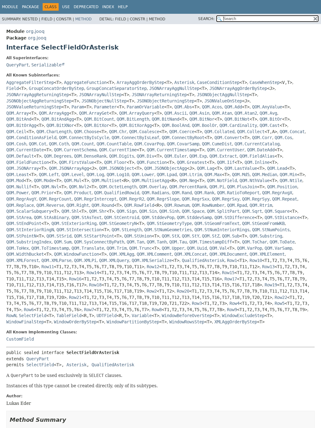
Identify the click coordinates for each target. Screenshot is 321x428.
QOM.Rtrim (261, 205)
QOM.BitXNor (60, 125)
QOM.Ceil (16, 131)
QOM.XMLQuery (114, 260)
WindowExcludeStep (243, 315)
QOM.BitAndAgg (57, 119)
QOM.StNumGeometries (168, 229)
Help (123, 7)
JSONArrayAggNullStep (174, 88)
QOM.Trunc (140, 248)
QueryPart (17, 64)
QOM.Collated (219, 131)
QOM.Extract (223, 156)
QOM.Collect (251, 131)
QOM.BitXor (96, 125)
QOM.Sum (62, 241)
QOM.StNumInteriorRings (222, 229)
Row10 (256, 260)
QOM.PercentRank (188, 186)
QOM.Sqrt (252, 211)
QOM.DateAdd (261, 149)
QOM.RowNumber (208, 205)
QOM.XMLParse (56, 260)
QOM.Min (288, 174)
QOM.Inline (257, 162)
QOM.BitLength (133, 119)
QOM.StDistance (282, 217)
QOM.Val (218, 248)
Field (12, 88)
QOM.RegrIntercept (95, 198)
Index (108, 7)
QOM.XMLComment (154, 254)
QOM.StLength (127, 229)
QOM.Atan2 (245, 113)
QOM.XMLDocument (228, 254)
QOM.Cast (270, 125)
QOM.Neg (188, 180)
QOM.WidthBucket (25, 254)
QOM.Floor (115, 162)
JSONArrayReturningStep (159, 94)
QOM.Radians (155, 192)
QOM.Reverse (50, 205)
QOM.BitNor (201, 119)
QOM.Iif (225, 162)
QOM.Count (82, 143)
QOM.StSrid (58, 235)
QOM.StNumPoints (271, 229)
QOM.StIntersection (79, 229)
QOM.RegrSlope (163, 198)
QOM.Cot (37, 143)
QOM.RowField (139, 205)
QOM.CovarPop (149, 143)
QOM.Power (17, 192)
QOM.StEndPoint (23, 223)
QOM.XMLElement (267, 254)
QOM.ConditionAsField (31, 137)
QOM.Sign (127, 211)
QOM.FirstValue (76, 162)
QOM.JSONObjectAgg (165, 168)
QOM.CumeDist (217, 143)
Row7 (89, 309)
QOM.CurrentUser (226, 149)
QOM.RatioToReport (238, 192)
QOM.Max (213, 174)
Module (10, 7)
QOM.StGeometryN (118, 223)
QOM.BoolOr (204, 125)
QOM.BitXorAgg (135, 125)
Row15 (228, 272)
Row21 (75, 297)
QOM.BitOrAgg (21, 125)
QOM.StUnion (138, 235)
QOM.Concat (292, 131)
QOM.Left (49, 174)
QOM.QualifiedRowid (116, 192)
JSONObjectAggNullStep (223, 94)
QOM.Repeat (284, 198)
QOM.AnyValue (267, 106)
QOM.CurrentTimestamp (172, 149)
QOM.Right (77, 205)
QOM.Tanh (157, 241)
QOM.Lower (143, 174)
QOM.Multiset (107, 180)
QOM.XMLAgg (121, 254)
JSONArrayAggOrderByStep (238, 88)
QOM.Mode (44, 180)
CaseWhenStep (265, 82)
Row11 (47, 266)
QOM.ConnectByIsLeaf (135, 137)
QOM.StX (170, 235)
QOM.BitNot (237, 119)
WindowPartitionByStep (133, 321)
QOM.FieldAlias (257, 156)
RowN (11, 315)
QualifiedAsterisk (203, 260)
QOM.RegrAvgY (21, 198)
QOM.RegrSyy (256, 198)
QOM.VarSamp (278, 248)
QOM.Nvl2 (79, 186)
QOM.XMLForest (22, 260)
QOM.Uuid (197, 248)
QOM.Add (233, 106)
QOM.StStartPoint (94, 235)
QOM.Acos (212, 106)
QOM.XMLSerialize (152, 260)
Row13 (268, 266)
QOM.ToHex (17, 248)
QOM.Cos (283, 137)
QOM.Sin (148, 211)
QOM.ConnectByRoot (183, 137)
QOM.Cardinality (238, 125)
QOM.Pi (216, 186)
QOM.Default (20, 156)
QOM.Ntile (291, 180)
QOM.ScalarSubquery (28, 211)
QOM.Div (145, 156)
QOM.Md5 (241, 174)
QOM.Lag (205, 168)
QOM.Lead (277, 168)
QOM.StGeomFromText (216, 223)
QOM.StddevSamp (194, 217)
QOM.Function (152, 162)
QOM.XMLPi (85, 260)
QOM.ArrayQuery (136, 113)
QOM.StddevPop (158, 217)
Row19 (271, 284)
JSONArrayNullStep (100, 94)
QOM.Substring (266, 235)
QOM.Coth (59, 143)
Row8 (157, 309)
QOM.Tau (178, 241)
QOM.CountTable (114, 143)
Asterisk (184, 82)
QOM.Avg (268, 113)
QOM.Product (78, 192)
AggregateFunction (85, 82)
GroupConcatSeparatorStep (117, 88)
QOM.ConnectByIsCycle (84, 137)
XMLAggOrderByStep (235, 321)
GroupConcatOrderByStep (56, 88)
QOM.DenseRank (90, 156)
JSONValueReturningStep (33, 106)
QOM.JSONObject (116, 168)
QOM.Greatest (192, 162)
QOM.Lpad (167, 174)
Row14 (93, 272)
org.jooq (35, 31)
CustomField (20, 339)
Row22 (281, 297)
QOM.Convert (228, 137)
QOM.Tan (135, 241)
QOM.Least (17, 174)
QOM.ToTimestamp (50, 248)
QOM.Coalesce (144, 131)
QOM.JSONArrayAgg (69, 168)
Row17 (230, 278)
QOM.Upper (173, 248)
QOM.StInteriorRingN (30, 229)
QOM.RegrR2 (131, 198)
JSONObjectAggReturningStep (38, 100)
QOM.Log (95, 174)
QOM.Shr (98, 211)
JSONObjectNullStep (104, 100)
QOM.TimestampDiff (210, 241)
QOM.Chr (118, 131)
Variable (142, 315)
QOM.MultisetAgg (150, 180)
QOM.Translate (87, 248)
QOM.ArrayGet (94, 113)
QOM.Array (17, 113)
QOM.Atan (222, 113)
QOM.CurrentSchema (75, 149)
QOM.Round (103, 205)
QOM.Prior (42, 192)
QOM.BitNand (165, 119)
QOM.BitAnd (18, 119)
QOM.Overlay (153, 186)
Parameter (105, 106)
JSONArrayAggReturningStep (37, 94)
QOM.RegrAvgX (277, 192)
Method (83, 19)
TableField (69, 315)
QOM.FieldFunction (27, 162)
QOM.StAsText (86, 217)
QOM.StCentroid (121, 217)
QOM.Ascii (175, 113)
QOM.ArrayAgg (54, 113)
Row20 (183, 291)
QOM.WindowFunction (76, 254)
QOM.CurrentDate (25, 149)
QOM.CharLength (53, 131)
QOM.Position (282, 186)
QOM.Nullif (18, 186)
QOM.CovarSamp (183, 143)
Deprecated (86, 7)
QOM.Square (277, 211)
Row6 (29, 309)
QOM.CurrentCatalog (257, 143)
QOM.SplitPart (223, 211)
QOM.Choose (86, 131)
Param (77, 106)
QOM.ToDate (282, 241)
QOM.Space (193, 211)
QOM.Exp (198, 156)
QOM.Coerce (181, 131)
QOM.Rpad (237, 205)
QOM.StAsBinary (51, 217)
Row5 (280, 303)
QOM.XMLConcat (190, 254)
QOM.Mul (73, 180)
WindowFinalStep (25, 321)
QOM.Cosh (16, 143)
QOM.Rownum (176, 205)
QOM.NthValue (254, 180)
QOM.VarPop (249, 248)
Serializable (46, 64)
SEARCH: (206, 19)
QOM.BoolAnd (175, 125)
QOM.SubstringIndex (28, 241)
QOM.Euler (175, 156)
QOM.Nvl (50, 186)
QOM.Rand (182, 192)
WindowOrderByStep (75, 321)
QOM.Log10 (118, 174)
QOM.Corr (262, 137)
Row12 (153, 266)
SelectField (32, 315)
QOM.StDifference (234, 217)
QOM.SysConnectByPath (99, 241)
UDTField (107, 315)
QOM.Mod (15, 180)
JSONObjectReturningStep (165, 100)
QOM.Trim (117, 248)
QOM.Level (72, 174)
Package (30, 7)
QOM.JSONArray (22, 168)
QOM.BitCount (99, 119)
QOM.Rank (204, 192)
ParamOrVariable (145, 106)
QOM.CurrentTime (118, 149)
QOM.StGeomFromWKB (263, 223)
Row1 (232, 260)
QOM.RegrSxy (225, 198)
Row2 (152, 291)
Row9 (232, 309)
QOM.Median (264, 174)
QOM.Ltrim (190, 174)
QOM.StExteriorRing (74, 223)
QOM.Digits (121, 156)
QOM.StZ (210, 235)
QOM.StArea (18, 217)
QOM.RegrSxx (195, 198)
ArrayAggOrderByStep (140, 82)
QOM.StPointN (21, 235)
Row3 (197, 303)
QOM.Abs (183, 106)
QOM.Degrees (57, 156)
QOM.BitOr (271, 119)
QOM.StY (190, 235)
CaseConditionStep (218, 82)
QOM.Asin (199, 113)
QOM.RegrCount (55, 198)
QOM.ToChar (254, 241)
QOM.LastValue (240, 168)
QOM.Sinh (169, 211)
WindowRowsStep (186, 321)
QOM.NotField (222, 180)
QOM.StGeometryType (169, 223)
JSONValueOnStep (223, 100)
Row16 (75, 278)
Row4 (234, 303)
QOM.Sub (230, 235)
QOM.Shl (70, 211)
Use (66, 7)
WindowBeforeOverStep (187, 315)
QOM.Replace (20, 205)
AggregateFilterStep (30, 82)
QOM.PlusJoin (242, 186)
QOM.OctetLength (118, 186)
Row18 (95, 284)
